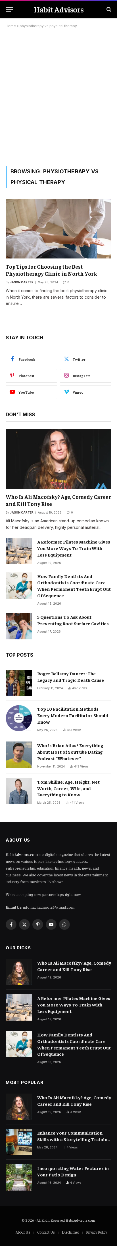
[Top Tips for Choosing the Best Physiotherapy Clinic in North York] (58, 228)
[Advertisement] (58, 96)
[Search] (108, 9)
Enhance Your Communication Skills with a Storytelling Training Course (73, 1139)
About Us (23, 1232)
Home (11, 26)
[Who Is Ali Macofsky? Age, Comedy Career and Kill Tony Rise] (58, 458)
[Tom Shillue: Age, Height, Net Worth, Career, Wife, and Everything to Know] (19, 791)
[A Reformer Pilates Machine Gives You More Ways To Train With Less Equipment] (19, 551)
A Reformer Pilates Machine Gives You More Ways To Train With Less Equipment (73, 548)
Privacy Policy (96, 1232)
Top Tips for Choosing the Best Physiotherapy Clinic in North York (51, 270)
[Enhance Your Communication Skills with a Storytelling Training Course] (19, 1142)
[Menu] (9, 9)
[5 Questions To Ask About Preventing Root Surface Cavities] (19, 626)
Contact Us (46, 1232)
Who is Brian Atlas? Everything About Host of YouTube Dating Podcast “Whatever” (70, 751)
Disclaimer (70, 1232)
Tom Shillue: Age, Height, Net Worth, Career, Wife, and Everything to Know (68, 788)
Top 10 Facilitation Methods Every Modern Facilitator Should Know (72, 715)
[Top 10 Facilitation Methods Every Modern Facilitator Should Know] (19, 718)
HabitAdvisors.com (22, 854)
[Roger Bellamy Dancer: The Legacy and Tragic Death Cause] (19, 683)
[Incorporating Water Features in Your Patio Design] (19, 1177)
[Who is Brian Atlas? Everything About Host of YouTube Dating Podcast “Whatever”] (19, 754)
